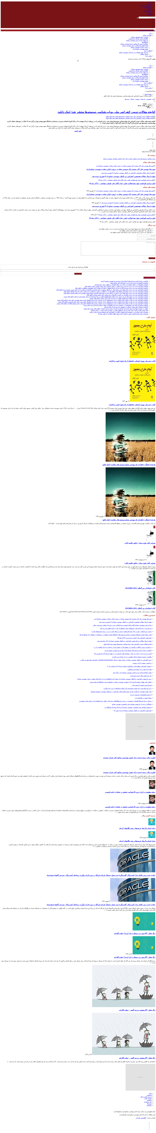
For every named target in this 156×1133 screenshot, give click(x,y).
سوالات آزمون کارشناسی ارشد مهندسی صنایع (134, 44)
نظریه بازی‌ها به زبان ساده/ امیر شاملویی (139, 669)
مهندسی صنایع (147, 35)
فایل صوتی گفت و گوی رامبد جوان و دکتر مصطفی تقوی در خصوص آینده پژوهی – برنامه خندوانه (119, 310)
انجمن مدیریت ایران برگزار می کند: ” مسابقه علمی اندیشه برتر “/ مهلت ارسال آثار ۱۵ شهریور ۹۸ (123, 653)
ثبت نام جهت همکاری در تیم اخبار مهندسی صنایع (133, 52)
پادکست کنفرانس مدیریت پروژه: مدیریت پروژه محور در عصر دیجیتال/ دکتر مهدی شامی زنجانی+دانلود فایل (116, 286)
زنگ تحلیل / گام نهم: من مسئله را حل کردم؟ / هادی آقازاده (134, 933)
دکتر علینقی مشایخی (118, 158)
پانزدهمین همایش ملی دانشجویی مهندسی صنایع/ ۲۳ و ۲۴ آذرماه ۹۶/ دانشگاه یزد (128, 707)
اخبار (150, 2)
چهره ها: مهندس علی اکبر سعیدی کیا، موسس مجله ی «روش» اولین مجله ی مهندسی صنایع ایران (120, 169)
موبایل (132, 99)
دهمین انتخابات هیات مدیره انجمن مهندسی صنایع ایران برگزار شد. (132, 672)
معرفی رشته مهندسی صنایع (139, 37)
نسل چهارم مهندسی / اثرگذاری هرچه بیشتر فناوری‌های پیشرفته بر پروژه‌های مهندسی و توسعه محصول (121, 691)
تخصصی (149, 4)
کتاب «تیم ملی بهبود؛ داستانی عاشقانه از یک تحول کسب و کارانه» (132, 361)
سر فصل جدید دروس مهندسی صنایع (137, 40)
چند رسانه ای (148, 11)
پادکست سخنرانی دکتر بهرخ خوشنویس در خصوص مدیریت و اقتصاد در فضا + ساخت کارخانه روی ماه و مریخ (116, 305)
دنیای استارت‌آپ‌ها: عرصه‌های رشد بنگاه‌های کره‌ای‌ (137, 828)
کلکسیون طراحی (141, 1118)
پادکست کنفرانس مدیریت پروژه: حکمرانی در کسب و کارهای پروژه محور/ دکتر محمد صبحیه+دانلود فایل (117, 295)
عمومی (137, 99)
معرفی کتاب (148, 7)
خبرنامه (143, 99)
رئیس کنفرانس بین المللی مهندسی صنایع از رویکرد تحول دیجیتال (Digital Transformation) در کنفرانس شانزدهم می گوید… (116, 660)
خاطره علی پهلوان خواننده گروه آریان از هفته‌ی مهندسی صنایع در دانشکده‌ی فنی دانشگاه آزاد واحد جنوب (121, 682)
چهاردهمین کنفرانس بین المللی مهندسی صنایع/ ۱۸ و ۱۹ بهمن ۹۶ (133, 710)
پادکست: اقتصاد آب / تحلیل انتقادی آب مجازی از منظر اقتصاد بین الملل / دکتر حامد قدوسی (121, 284)
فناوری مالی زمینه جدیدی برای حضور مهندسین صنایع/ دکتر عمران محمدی (129, 758)
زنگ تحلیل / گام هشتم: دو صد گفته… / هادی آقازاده (137, 1010)
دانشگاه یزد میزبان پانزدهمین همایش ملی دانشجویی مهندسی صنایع (132, 704)
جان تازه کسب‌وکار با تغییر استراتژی (141, 676)
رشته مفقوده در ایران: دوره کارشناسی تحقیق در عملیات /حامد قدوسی (130, 792)
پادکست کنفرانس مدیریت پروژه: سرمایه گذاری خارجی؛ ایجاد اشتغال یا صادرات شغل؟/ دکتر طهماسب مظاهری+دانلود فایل (111, 288)
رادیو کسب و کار (149, 278)
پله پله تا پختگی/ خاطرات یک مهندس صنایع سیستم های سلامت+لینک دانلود (128, 465)
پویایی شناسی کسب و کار (132, 158)
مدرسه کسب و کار (146, 6)
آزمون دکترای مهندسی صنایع (139, 47)
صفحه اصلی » (147, 94)
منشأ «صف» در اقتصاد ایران (143, 698)
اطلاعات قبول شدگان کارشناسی (138, 38)
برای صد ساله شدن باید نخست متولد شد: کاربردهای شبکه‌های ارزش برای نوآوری (127, 688)
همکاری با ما (148, 50)
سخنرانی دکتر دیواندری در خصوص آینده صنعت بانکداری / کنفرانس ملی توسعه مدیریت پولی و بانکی (118, 312)
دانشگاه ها (145, 42)
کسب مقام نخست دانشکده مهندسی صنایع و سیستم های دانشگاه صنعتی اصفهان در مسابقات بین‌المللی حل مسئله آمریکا (116, 634)
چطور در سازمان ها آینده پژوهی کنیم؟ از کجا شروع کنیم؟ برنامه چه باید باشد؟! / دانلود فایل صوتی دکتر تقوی (116, 308)
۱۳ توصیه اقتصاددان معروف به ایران (141, 695)
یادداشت (149, 14)
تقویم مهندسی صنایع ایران (140, 49)
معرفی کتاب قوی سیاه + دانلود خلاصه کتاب (139, 543)
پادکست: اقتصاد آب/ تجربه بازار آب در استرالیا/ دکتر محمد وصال (129, 283)
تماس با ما (148, 56)
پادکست (149, 9)
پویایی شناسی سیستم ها (148, 158)
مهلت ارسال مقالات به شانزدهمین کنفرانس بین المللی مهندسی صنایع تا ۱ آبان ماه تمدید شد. (124, 641)
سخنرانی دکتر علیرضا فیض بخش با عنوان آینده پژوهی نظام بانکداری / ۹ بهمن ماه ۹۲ (123, 314)
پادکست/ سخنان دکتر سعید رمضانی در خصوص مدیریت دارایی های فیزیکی (126, 307)
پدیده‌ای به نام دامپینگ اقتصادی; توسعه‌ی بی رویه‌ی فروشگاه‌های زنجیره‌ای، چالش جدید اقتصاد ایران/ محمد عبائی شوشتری (115, 701)
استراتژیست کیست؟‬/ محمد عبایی (142, 685)
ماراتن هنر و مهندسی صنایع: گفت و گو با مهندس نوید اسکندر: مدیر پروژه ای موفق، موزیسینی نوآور (122, 625)
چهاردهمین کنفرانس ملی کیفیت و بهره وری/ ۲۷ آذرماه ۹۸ (134, 638)
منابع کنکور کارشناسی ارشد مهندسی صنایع (135, 45)
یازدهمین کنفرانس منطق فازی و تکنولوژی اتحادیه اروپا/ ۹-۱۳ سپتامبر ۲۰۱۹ (129, 666)
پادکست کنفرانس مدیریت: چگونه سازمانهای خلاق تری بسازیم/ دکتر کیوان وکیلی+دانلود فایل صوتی (119, 298)
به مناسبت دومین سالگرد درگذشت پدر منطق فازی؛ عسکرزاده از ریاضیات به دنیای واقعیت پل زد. (123, 647)
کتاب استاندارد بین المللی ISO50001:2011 (140, 588)
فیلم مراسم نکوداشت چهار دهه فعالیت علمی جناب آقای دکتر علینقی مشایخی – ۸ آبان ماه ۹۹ (122, 183)
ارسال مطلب (144, 54)
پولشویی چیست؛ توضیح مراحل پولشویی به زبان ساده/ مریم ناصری (132, 657)
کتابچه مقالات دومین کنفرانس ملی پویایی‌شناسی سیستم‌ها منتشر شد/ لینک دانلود (106, 112)
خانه (150, 33)
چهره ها (149, 12)
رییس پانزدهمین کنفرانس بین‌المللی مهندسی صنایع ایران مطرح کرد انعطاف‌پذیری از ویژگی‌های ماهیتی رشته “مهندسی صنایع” (114, 679)
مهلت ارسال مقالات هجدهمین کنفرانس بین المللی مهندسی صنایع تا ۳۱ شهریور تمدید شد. (123, 176)
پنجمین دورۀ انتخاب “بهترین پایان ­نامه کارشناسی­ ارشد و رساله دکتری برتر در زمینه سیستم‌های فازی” (121, 631)
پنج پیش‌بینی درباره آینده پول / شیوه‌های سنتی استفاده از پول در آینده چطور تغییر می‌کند (126, 628)
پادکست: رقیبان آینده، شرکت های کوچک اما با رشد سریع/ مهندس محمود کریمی (124, 281)
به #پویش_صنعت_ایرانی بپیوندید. (142, 663)
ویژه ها (127, 99)
